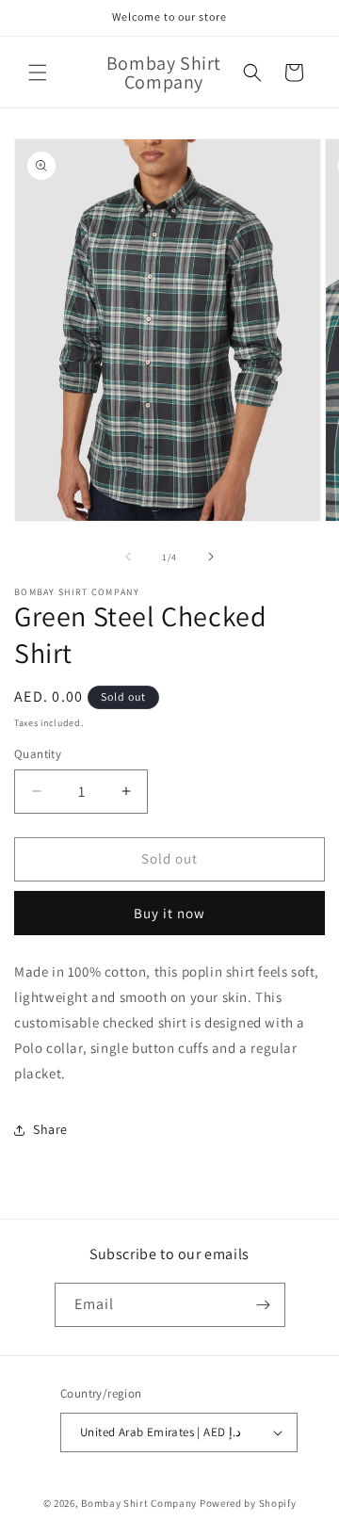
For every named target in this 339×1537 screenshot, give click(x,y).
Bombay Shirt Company (139, 1503)
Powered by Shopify (248, 1503)
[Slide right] (211, 556)
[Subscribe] (263, 1305)
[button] (37, 72)
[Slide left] (128, 556)
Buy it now (169, 913)
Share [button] (50, 1129)
